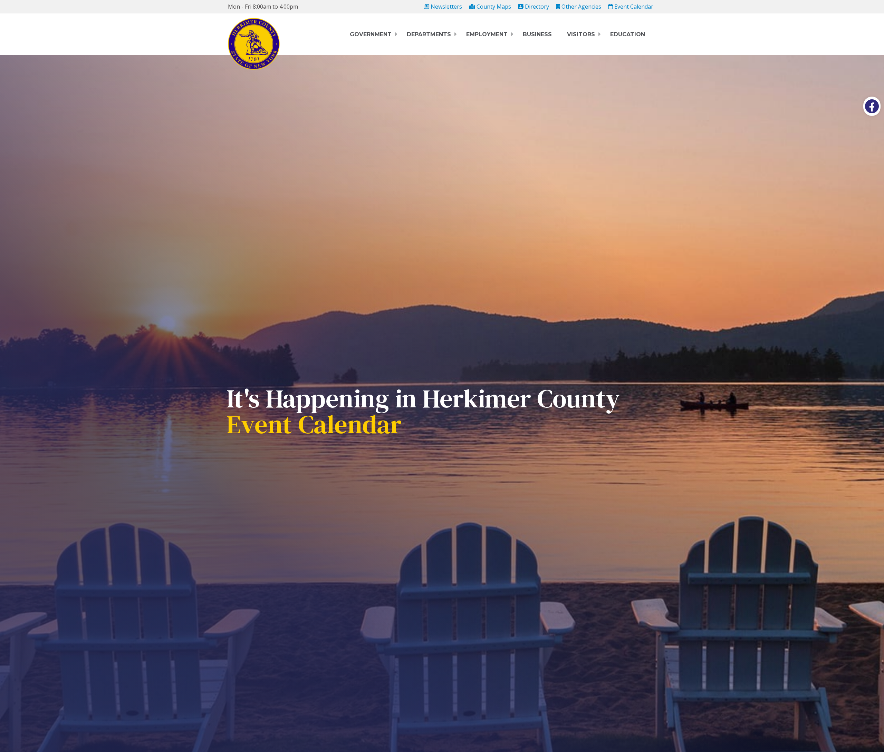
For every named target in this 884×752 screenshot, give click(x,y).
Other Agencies (580, 6)
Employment (487, 34)
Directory (536, 6)
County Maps (493, 6)
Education (627, 34)
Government (371, 34)
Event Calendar (633, 6)
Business (537, 34)
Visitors (581, 34)
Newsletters (445, 6)
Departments (429, 34)
